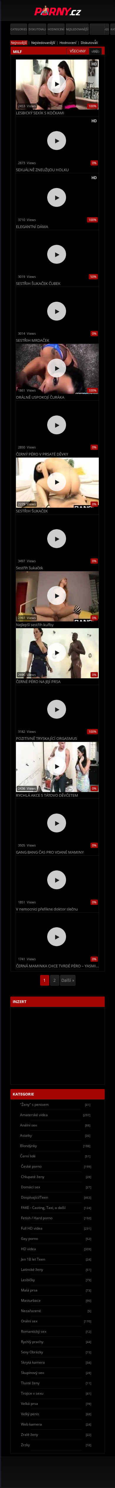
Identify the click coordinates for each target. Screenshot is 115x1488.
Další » (67, 980)
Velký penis (56, 1413)
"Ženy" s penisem (55, 1104)
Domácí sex (56, 1187)
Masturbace (56, 1300)
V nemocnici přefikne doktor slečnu (47, 909)
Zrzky (56, 1444)
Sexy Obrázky (56, 1352)
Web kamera (56, 1424)
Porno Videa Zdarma (57, 10)
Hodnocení (56, 29)
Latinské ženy (56, 1269)
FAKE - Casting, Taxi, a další (56, 1207)
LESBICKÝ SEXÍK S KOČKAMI (40, 113)
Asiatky (55, 1135)
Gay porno (56, 1238)
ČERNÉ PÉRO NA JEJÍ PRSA (38, 681)
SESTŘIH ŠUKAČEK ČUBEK (38, 283)
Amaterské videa (55, 1114)
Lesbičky (56, 1279)
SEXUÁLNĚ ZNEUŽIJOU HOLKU (42, 169)
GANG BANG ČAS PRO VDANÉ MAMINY (50, 852)
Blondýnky (55, 1145)
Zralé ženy (56, 1434)
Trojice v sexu (56, 1393)
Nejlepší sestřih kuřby (35, 624)
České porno (56, 1166)
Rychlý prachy (56, 1341)
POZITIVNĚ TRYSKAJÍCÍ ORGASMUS (46, 738)
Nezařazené (56, 1310)
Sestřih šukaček (29, 567)
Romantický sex (56, 1331)
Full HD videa (56, 1228)
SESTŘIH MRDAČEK (32, 340)
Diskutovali (37, 29)
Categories (19, 29)
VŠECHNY (78, 51)
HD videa (56, 1248)
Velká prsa (56, 1403)
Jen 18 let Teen (56, 1259)
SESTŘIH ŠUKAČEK (32, 511)
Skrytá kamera (56, 1362)
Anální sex (55, 1125)
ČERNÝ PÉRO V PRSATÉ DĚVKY (42, 454)
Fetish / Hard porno (56, 1217)
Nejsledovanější (77, 29)
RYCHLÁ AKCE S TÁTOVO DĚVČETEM (47, 795)
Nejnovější (19, 42)
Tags (105, 29)
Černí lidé (55, 1156)
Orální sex (56, 1321)
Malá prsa (56, 1290)
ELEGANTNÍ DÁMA (32, 226)
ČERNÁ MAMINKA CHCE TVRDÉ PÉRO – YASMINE (57, 966)
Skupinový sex (56, 1372)
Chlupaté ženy (56, 1176)
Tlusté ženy (56, 1382)
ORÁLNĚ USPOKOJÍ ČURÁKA (40, 397)
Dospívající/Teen (56, 1197)
